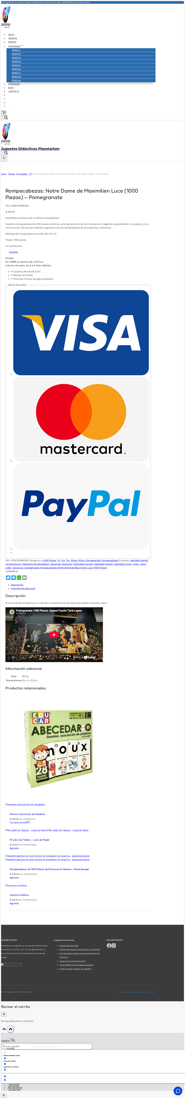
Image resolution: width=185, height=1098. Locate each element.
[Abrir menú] (4, 158)
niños (143, 564)
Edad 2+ (16, 54)
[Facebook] (109, 946)
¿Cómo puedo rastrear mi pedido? (75, 969)
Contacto (13, 91)
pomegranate (31, 567)
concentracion (13, 564)
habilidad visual (122, 564)
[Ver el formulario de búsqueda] (4, 117)
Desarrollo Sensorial (61, 564)
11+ (58, 560)
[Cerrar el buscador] (4, 1095)
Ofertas (12, 38)
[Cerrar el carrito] (4, 1014)
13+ (68, 560)
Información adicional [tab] (23, 588)
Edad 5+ (16, 65)
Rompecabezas (110, 560)
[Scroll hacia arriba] (4, 1029)
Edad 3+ (16, 57)
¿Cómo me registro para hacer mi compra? (79, 949)
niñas (135, 564)
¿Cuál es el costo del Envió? (72, 961)
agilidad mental (139, 560)
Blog (10, 88)
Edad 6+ (16, 69)
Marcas (12, 42)
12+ (63, 560)
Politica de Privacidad (127, 992)
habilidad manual (83, 564)
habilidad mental (103, 564)
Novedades (14, 84)
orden (8, 567)
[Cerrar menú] (2, 1035)
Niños (81, 560)
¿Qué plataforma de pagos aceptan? (76, 965)
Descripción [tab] (17, 584)
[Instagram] (113, 946)
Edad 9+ (16, 80)
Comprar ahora (18, 822)
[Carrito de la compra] (4, 112)
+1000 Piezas (49, 560)
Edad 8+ (16, 76)
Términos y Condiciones (146, 992)
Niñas (74, 560)
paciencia (18, 567)
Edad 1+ (16, 50)
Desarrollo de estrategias (35, 564)
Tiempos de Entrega (68, 945)
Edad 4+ (16, 61)
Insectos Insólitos (19, 894)
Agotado (14, 848)
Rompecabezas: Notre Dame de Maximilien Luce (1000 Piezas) (73, 567)
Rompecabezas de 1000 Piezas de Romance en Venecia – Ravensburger (49, 869)
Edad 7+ (16, 73)
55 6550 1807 (14, 1090)
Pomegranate (93, 560)
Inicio (11, 35)
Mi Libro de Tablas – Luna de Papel (29, 839)
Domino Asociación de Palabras (27, 813)
